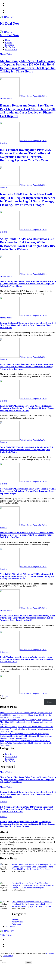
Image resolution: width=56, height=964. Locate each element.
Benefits (8, 42)
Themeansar (8, 956)
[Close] (1, 960)
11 (7, 696)
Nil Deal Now (9, 23)
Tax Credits (10, 47)
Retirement (9, 45)
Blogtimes (50, 953)
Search (3, 698)
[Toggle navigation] (1, 30)
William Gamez (26, 96)
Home (7, 40)
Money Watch (11, 49)
